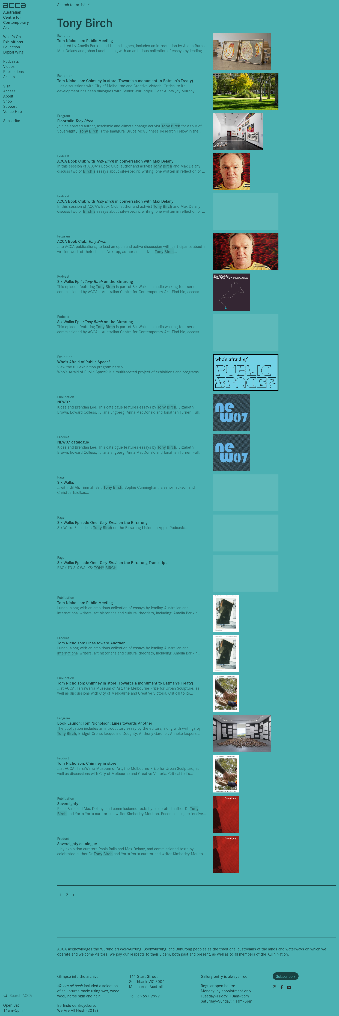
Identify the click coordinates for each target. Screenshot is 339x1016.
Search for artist (71, 4)
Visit (7, 86)
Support (10, 106)
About (8, 96)
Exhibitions (13, 42)
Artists (9, 76)
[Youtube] (289, 987)
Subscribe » (285, 976)
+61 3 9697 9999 (144, 996)
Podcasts (11, 61)
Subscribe (11, 120)
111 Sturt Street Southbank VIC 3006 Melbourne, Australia (147, 981)
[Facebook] (282, 987)
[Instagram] (274, 987)
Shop (7, 101)
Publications (13, 71)
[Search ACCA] (5, 995)
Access (9, 90)
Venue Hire (12, 111)
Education (11, 46)
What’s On (12, 36)
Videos (9, 66)
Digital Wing (13, 52)
